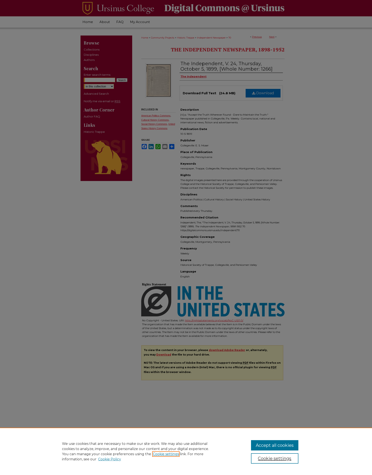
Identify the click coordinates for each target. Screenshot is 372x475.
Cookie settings (166, 454)
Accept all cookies (275, 445)
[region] (186, 451)
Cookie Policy (109, 459)
